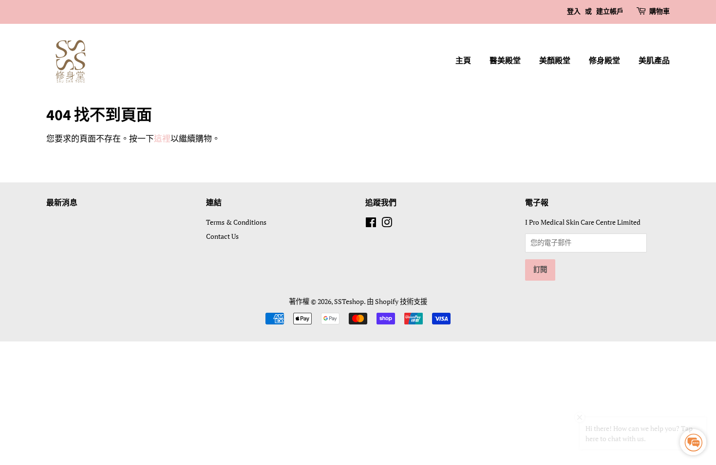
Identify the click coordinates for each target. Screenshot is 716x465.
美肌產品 (654, 60)
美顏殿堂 (554, 60)
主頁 (463, 60)
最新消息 (61, 202)
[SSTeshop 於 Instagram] (386, 224)
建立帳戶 (609, 12)
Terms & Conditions (236, 222)
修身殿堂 (604, 60)
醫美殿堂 (505, 60)
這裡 (162, 138)
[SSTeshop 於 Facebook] (371, 224)
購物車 (659, 12)
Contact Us (222, 236)
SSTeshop (349, 301)
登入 (574, 12)
